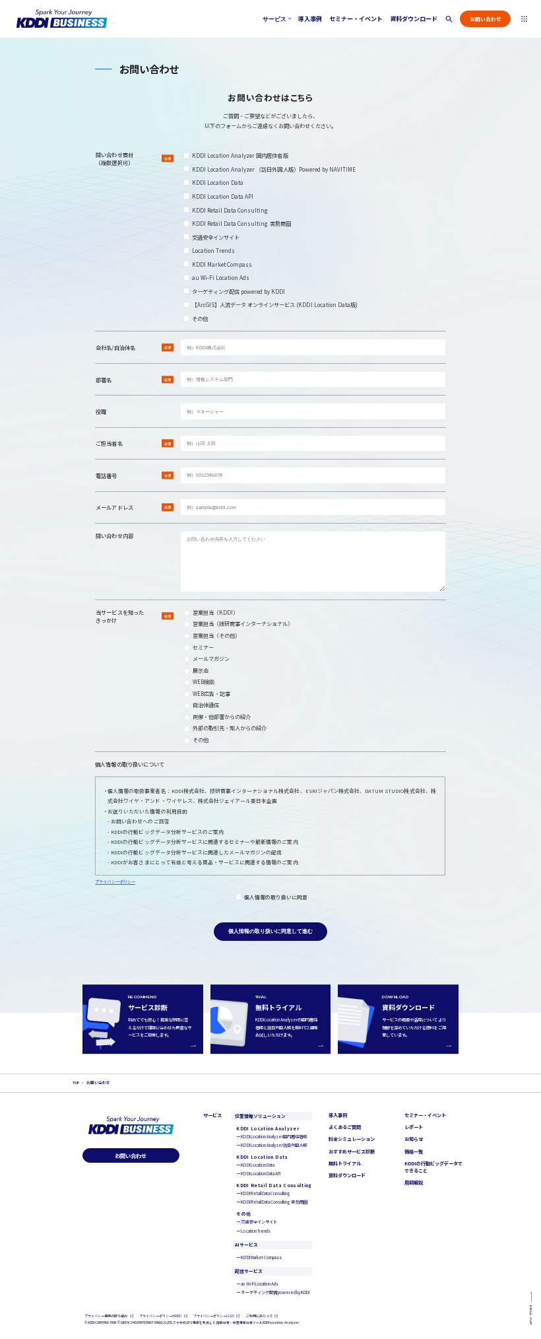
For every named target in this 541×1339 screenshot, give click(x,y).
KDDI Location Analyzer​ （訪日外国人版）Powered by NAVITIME (274, 169)
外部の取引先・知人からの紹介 (230, 728)
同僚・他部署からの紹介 (222, 716)
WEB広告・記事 (211, 693)
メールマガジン (211, 658)
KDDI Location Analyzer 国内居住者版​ (240, 155)
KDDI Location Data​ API (223, 196)
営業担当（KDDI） (215, 612)
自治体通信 (206, 704)
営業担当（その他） (216, 635)
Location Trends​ (214, 250)
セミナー (203, 646)
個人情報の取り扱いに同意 (275, 897)
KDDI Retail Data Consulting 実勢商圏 (241, 223)
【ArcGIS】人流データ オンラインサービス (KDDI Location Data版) (275, 304)
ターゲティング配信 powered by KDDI (239, 291)
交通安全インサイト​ (215, 237)
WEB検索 (203, 681)
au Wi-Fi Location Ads (221, 277)
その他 (200, 318)
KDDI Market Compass (222, 264)
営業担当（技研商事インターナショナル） (243, 623)
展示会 (200, 670)
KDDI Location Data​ (218, 182)
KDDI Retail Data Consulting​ (230, 210)
